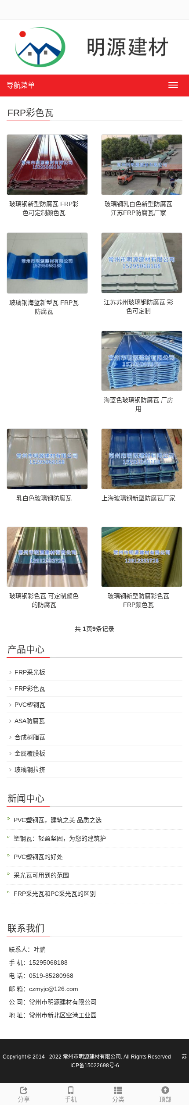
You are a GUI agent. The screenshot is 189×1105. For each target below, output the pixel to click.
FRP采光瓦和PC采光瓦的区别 (55, 893)
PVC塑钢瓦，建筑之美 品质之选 (58, 819)
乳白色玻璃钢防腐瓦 (44, 498)
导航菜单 (21, 85)
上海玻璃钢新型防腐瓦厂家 (138, 498)
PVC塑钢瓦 (30, 704)
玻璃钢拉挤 (30, 769)
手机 (71, 1099)
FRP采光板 (30, 672)
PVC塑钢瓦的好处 (38, 856)
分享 (24, 1099)
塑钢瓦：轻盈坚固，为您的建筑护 (60, 838)
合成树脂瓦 (30, 737)
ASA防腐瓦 (30, 720)
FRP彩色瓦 (30, 688)
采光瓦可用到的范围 (41, 875)
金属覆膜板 (30, 753)
